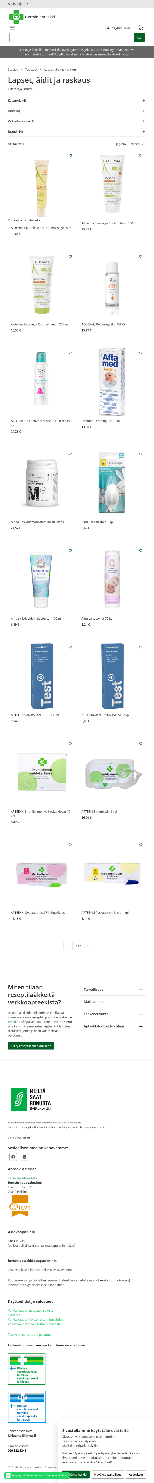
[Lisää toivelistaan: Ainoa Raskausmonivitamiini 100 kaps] (70, 454)
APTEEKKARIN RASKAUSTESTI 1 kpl (35, 715)
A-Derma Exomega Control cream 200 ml (40, 324)
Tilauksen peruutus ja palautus (29, 1335)
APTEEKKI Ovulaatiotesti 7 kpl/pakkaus (38, 913)
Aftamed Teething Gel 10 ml (101, 421)
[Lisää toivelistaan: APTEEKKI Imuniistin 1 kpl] (141, 743)
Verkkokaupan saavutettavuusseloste (34, 1324)
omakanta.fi (16, 1022)
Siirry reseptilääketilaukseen (31, 1046)
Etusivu (13, 69)
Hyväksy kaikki (76, 1474)
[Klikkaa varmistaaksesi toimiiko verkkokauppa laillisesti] (77, 1369)
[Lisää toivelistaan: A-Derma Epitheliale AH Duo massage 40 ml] (70, 155)
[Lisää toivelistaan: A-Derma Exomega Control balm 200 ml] (141, 155)
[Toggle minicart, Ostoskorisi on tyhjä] (141, 27)
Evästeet (14, 1315)
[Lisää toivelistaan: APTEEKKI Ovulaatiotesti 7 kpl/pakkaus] (70, 845)
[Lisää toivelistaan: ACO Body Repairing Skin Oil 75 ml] (141, 256)
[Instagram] (24, 1157)
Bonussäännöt (22, 1137)
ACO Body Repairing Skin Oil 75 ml (105, 324)
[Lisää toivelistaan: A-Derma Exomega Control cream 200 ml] (70, 256)
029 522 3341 (17, 1450)
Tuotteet (31, 69)
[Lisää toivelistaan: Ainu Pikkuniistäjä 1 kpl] (141, 454)
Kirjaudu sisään (122, 28)
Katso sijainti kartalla (22, 1178)
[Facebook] (13, 1157)
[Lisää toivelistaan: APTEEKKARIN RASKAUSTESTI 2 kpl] (141, 647)
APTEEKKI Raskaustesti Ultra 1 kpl (105, 913)
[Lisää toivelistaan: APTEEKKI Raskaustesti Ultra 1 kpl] (141, 845)
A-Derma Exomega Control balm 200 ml (109, 223)
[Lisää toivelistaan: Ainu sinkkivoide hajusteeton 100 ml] (70, 550)
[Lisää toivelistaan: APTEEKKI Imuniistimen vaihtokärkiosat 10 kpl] (70, 743)
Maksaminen (94, 1001)
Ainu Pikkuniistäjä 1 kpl (98, 522)
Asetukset (136, 1474)
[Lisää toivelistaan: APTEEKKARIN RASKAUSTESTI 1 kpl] (70, 647)
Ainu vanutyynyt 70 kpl (97, 618)
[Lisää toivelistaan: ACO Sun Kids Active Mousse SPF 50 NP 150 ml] (70, 353)
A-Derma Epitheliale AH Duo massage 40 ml (41, 228)
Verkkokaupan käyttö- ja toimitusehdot (35, 1319)
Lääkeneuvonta (96, 1014)
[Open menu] (12, 28)
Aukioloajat (16, 4)
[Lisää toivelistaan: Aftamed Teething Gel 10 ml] (141, 353)
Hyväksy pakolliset (107, 1474)
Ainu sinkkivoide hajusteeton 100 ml (36, 618)
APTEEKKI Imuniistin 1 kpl (99, 811)
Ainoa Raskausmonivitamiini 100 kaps (37, 522)
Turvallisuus (93, 989)
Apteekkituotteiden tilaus (104, 1026)
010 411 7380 (17, 1241)
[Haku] (139, 37)
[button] (77, 89)
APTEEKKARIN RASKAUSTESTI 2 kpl (106, 715)
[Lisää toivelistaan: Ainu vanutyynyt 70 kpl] (141, 550)
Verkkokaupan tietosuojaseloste (30, 1310)
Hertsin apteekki (40, 16)
